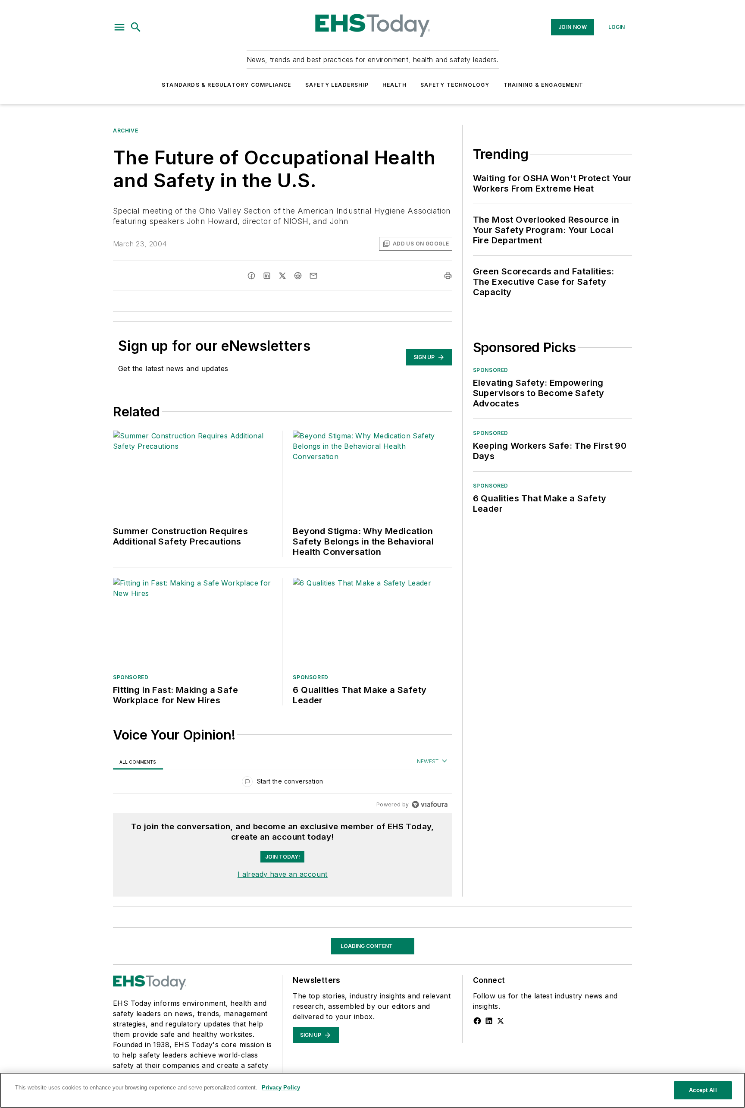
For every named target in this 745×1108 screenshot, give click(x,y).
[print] (448, 275)
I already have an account (283, 874)
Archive (125, 130)
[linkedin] (267, 275)
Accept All (703, 1090)
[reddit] (298, 275)
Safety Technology (454, 85)
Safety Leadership (337, 85)
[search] (135, 27)
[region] (282, 783)
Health (394, 85)
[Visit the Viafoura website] (429, 804)
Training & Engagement (543, 85)
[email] (313, 275)
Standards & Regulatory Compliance (226, 85)
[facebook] (251, 275)
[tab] (138, 762)
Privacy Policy (281, 1087)
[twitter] (282, 275)
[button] (119, 27)
